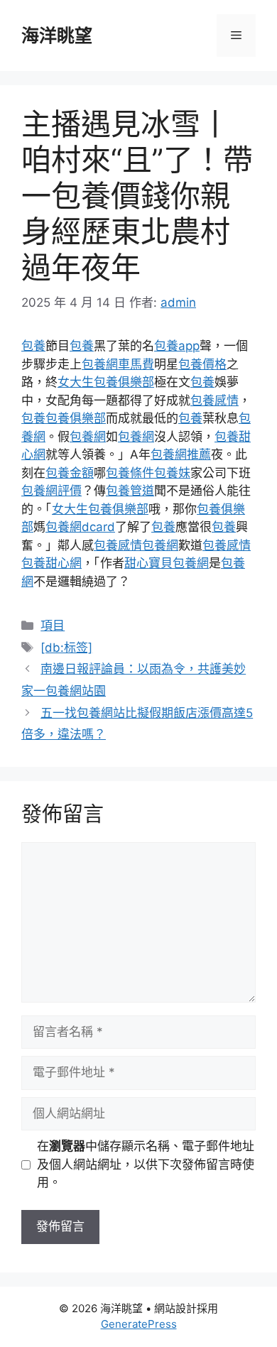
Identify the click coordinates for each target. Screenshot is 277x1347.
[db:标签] (66, 647)
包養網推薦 (181, 454)
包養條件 (130, 473)
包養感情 (214, 400)
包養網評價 (51, 491)
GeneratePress (139, 1324)
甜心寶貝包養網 (166, 563)
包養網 (88, 437)
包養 (33, 346)
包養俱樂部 (75, 418)
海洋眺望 (56, 35)
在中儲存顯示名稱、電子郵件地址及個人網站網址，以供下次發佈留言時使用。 (145, 1164)
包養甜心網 (51, 563)
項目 (52, 625)
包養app (177, 346)
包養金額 (69, 473)
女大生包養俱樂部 (106, 382)
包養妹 (172, 473)
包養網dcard (80, 527)
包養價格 (202, 364)
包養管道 (130, 491)
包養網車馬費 (118, 364)
